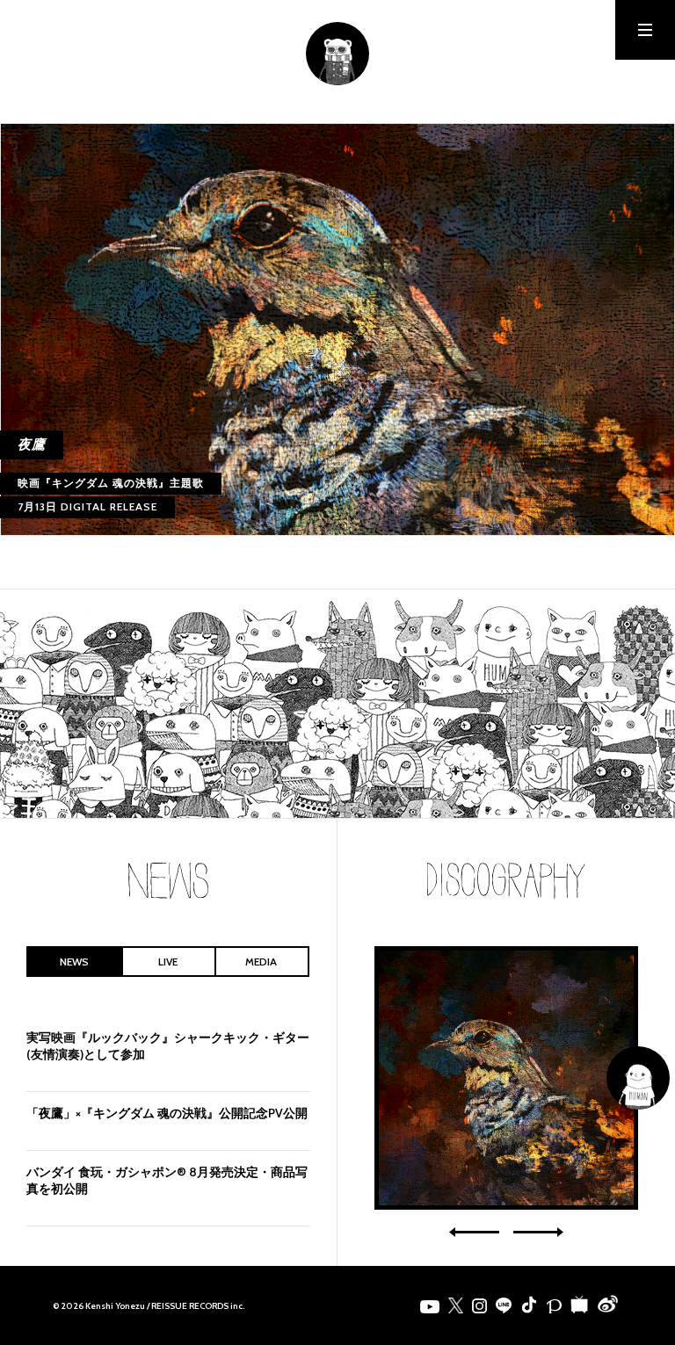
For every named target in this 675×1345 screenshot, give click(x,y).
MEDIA (261, 961)
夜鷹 (506, 1078)
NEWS (74, 961)
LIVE (168, 961)
